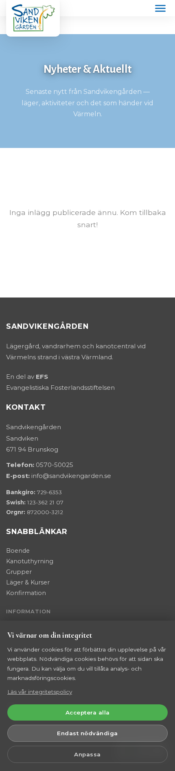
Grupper (19, 572)
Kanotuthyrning (29, 561)
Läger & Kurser (28, 582)
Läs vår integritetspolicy (39, 691)
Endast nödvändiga (87, 733)
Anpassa (87, 754)
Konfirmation (26, 593)
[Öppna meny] (160, 8)
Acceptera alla (88, 712)
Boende (18, 550)
